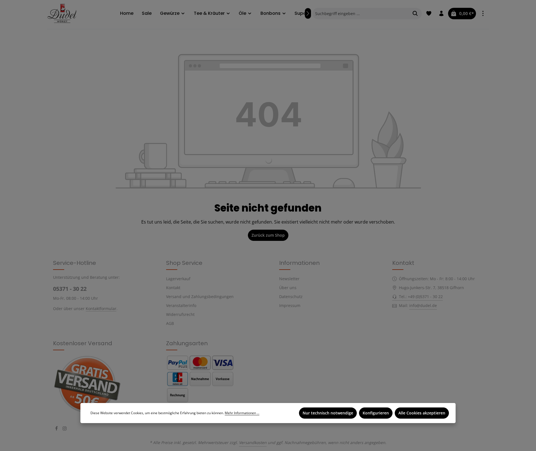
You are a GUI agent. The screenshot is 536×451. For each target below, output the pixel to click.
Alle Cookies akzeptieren (421, 413)
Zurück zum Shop (268, 235)
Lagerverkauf (178, 278)
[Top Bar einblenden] (483, 13)
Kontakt (173, 287)
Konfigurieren (376, 413)
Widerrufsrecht (180, 314)
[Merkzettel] (428, 13)
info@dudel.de (423, 305)
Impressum (289, 305)
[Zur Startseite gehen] (63, 13)
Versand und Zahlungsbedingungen (200, 296)
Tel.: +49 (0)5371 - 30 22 (421, 296)
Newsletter (289, 278)
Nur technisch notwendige (328, 413)
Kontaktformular (101, 308)
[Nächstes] (308, 13)
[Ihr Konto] (441, 13)
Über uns (287, 287)
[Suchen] (415, 13)
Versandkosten (253, 442)
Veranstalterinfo (181, 305)
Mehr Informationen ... (242, 413)
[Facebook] (57, 429)
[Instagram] (64, 429)
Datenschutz (291, 296)
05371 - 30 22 (70, 288)
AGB (170, 323)
